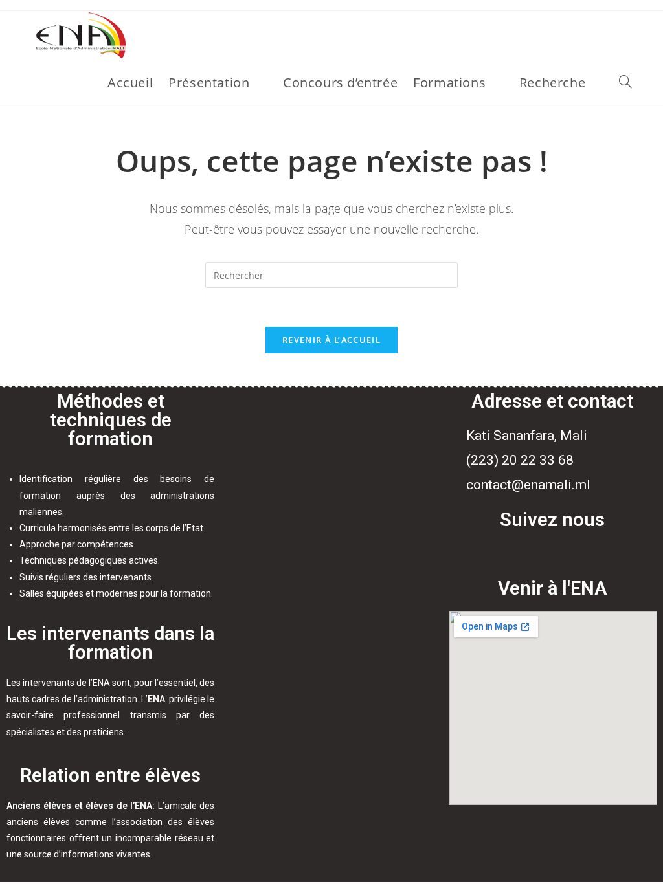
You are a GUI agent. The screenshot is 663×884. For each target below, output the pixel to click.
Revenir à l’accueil (331, 340)
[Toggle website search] (625, 83)
